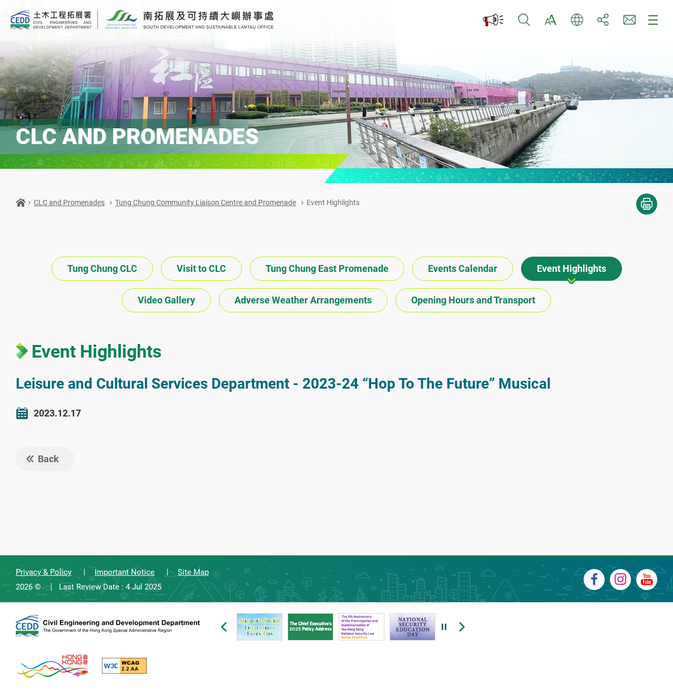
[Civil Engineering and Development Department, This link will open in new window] (108, 627)
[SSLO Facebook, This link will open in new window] (594, 579)
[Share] (603, 20)
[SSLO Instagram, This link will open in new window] (620, 579)
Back (48, 458)
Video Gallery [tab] (166, 300)
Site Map (193, 572)
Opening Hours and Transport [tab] (473, 300)
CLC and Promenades (69, 202)
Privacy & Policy (44, 572)
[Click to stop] (444, 627)
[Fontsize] (550, 20)
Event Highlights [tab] (571, 268)
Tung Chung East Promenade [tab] (327, 268)
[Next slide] (462, 626)
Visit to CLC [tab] (201, 268)
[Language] (576, 20)
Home (21, 202)
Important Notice (125, 572)
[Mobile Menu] (653, 20)
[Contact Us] (629, 20)
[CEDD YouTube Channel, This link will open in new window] (646, 579)
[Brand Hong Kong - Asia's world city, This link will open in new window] (52, 665)
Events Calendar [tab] (462, 268)
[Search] (524, 20)
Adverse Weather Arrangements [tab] (303, 300)
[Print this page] (646, 204)
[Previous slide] (223, 626)
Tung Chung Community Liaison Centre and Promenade (205, 202)
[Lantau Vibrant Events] (493, 20)
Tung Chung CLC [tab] (102, 268)
